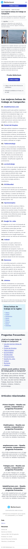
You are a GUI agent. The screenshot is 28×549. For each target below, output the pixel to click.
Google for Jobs (10, 221)
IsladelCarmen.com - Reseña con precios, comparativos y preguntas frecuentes (14, 488)
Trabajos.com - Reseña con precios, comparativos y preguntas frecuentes (14, 468)
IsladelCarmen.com (11, 107)
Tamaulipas (8, 325)
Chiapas (7, 320)
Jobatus (7, 280)
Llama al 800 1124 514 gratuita (9, 534)
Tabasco (7, 312)
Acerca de (4, 529)
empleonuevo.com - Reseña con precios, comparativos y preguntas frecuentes (14, 447)
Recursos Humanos (5, 9)
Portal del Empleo (11, 125)
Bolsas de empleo (15, 9)
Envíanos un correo (6, 536)
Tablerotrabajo (9, 144)
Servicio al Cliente (6, 532)
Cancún (7, 318)
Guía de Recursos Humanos (9, 539)
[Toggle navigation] (26, 2)
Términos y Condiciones (8, 541)
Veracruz (7, 322)
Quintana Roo (8, 316)
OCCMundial (9, 184)
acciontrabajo (9, 164)
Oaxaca (7, 323)
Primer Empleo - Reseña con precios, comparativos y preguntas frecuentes (14, 407)
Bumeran (7, 260)
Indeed (6, 240)
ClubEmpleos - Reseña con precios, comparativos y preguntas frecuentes (14, 427)
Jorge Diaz (5, 21)
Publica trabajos (14, 5)
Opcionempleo (9, 203)
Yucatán (7, 314)
